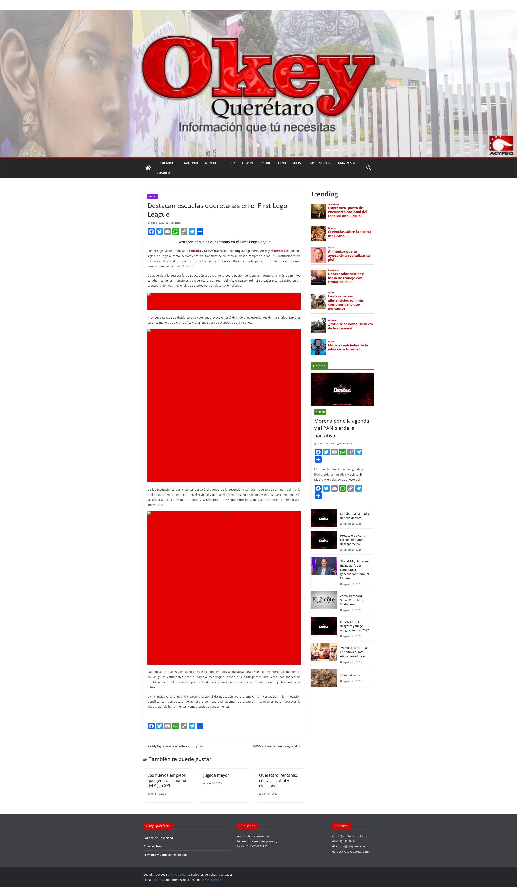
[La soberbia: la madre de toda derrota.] (324, 518)
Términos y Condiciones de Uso (165, 855)
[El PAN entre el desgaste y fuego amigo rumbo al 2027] (324, 629)
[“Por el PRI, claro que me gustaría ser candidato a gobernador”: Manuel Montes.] (324, 573)
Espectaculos (319, 163)
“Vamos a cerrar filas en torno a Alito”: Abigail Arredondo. (354, 652)
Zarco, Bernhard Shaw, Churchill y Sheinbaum (352, 600)
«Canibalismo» (350, 675)
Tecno (281, 163)
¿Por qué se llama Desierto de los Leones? (350, 326)
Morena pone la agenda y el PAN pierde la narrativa (341, 428)
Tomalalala (345, 163)
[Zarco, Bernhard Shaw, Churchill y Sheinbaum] (324, 603)
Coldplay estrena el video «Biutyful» (175, 746)
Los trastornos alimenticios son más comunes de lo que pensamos (346, 302)
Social (297, 163)
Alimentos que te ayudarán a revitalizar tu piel (349, 255)
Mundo (210, 163)
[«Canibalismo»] (324, 678)
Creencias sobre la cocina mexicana (349, 234)
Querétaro (164, 163)
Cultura (229, 163)
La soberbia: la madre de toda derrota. (355, 516)
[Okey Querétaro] (258, 12)
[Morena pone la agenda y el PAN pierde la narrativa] (342, 389)
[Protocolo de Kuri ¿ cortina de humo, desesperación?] (324, 543)
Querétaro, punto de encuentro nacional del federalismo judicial (347, 212)
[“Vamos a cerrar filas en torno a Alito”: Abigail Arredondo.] (324, 655)
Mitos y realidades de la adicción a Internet (348, 347)
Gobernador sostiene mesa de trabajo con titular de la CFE (346, 278)
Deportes (163, 173)
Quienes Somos (154, 846)
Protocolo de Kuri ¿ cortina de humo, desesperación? (353, 539)
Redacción (175, 222)
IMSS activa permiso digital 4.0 (276, 746)
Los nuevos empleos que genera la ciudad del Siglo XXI (166, 780)
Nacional (191, 163)
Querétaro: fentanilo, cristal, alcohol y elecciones (278, 780)
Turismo (248, 163)
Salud (265, 163)
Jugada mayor (216, 775)
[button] (175, 163)
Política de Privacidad (158, 838)
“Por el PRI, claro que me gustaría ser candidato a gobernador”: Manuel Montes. (354, 569)
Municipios (333, 204)
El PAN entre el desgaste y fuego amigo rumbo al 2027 (354, 626)
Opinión (320, 412)
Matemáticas (280, 251)
